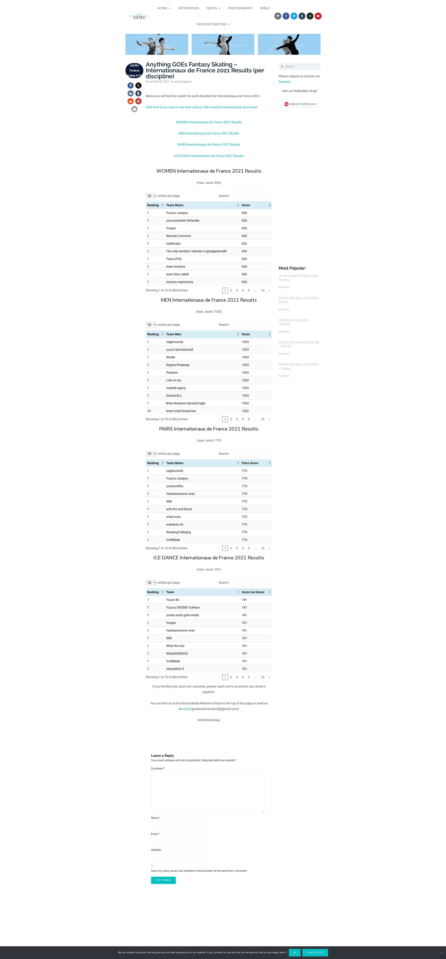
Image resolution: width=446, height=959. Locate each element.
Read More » (284, 287)
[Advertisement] (300, 208)
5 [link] (249, 290)
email (186, 709)
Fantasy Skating (212, 24)
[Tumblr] (302, 16)
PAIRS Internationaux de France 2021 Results (209, 144)
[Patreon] (277, 16)
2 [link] (231, 290)
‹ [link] (219, 290)
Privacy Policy (315, 952)
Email (155, 834)
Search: (224, 196)
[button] (131, 85)
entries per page (168, 196)
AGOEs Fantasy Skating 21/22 (134, 70)
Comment (158, 768)
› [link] (269, 290)
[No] (441, 952)
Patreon (284, 82)
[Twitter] (294, 16)
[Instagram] (310, 16)
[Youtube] (318, 16)
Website (156, 850)
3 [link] (237, 290)
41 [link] (263, 290)
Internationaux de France (239, 107)
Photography (240, 8)
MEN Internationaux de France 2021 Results (208, 133)
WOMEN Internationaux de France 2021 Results (209, 122)
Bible (265, 8)
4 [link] (243, 290)
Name (155, 818)
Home (162, 8)
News (212, 8)
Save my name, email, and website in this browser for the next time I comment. (199, 871)
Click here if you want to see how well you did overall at (184, 107)
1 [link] (225, 290)
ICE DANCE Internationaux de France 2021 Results (209, 156)
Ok (294, 952)
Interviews (189, 8)
